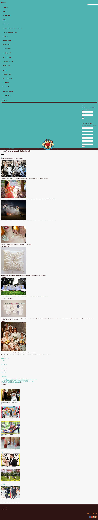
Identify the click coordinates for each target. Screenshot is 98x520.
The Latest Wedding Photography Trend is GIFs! (10, 380)
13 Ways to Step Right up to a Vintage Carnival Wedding (11, 382)
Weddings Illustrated (4, 364)
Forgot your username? (86, 121)
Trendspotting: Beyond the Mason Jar (32, 379)
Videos (4, 98)
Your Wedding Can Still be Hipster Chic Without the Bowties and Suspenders (14, 379)
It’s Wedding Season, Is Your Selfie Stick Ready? (10, 378)
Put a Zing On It (4, 55)
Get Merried (20, 149)
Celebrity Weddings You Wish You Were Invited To (9, 466)
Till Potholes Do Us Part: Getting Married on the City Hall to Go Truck (13, 381)
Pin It (1, 157)
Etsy (1, 366)
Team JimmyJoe (3, 372)
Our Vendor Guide (5, 76)
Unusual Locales (5, 38)
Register (83, 146)
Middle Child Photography (5, 358)
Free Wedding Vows (5, 59)
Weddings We (4, 42)
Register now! (93, 109)
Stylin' (21, 382)
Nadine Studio (3, 360)
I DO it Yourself (4, 46)
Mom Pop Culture (3, 370)
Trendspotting (4, 34)
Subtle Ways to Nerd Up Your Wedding (7, 434)
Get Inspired (5, 13)
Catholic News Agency (4, 368)
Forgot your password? (86, 120)
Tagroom (2, 362)
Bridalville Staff (4, 152)
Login (3, 9)
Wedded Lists (4, 63)
